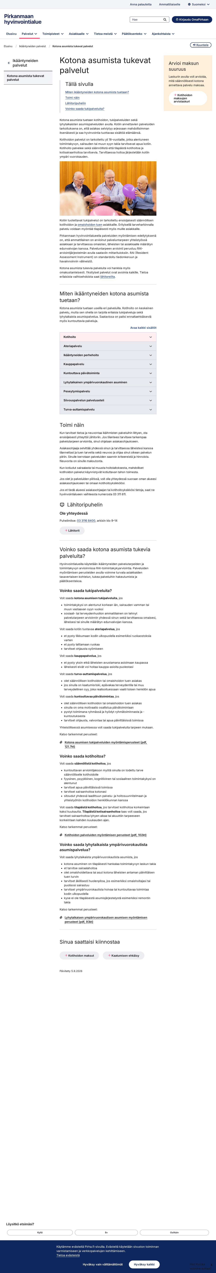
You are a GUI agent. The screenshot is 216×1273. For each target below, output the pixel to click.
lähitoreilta (107, 276)
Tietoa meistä (103, 33)
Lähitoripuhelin (75, 103)
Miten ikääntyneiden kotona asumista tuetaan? (97, 92)
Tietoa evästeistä (68, 1255)
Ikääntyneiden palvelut (32, 46)
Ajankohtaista (161, 33)
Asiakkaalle (77, 33)
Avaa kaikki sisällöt (143, 327)
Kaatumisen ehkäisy (125, 955)
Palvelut (28, 33)
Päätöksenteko (132, 33)
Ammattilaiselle (169, 4)
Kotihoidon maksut (81, 955)
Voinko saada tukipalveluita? (84, 108)
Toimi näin (72, 97)
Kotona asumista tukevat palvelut (25, 78)
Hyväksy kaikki (144, 1264)
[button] (40, 1232)
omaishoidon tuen (90, 224)
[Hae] (165, 19)
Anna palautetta (140, 4)
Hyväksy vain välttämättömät (103, 1264)
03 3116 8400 (86, 520)
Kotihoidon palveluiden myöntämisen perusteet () (106, 835)
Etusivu (11, 33)
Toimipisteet (51, 33)
